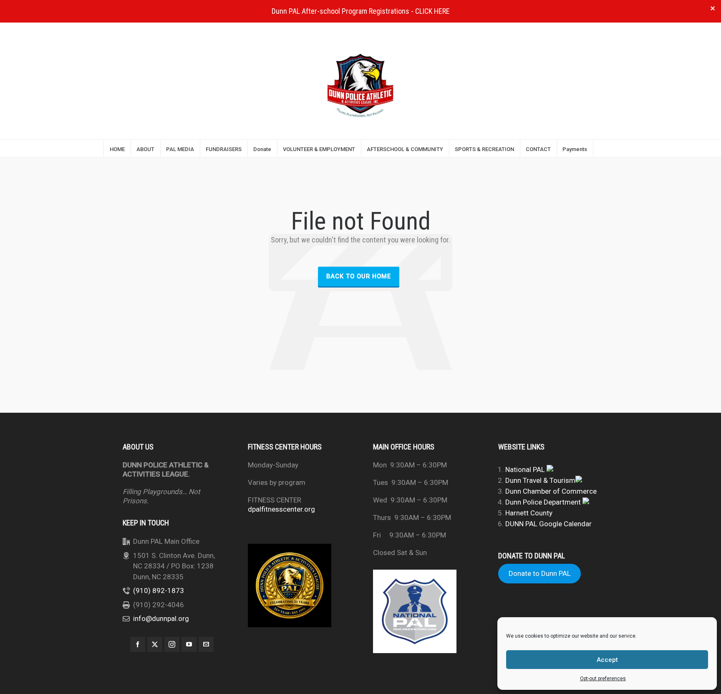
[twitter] (154, 644)
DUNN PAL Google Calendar (548, 524)
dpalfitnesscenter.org (281, 509)
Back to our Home (358, 276)
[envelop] (206, 644)
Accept (607, 660)
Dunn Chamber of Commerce (551, 491)
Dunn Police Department (543, 502)
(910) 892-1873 (158, 590)
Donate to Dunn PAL (540, 574)
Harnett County (528, 513)
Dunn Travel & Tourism (540, 480)
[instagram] (171, 644)
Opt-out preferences (603, 678)
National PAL (526, 469)
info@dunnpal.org (161, 618)
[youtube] (189, 644)
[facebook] (137, 644)
